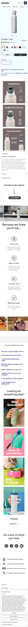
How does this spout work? (11, 355)
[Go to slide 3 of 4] (15, 36)
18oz (7, 54)
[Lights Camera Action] (20, 47)
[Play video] (14, 213)
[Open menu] (19, 3)
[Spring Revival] (12, 47)
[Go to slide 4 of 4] (16, 36)
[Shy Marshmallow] (10, 47)
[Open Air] (2, 47)
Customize (22, 6)
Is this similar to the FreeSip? (11, 378)
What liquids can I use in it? (11, 369)
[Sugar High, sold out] (23, 47)
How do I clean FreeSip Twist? (12, 351)
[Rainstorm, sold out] (25, 47)
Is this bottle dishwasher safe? (10, 359)
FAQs (2, 70)
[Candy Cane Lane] (17, 47)
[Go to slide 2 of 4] (13, 36)
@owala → (14, 524)
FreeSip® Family (6, 6)
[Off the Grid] (7, 47)
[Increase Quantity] (10, 62)
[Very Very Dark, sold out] (4, 50)
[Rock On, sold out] (2, 50)
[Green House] (15, 47)
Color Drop (14, 6)
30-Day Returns (5, 69)
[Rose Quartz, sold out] (7, 50)
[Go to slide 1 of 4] (11, 36)
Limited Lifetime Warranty (17, 69)
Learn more (4, 74)
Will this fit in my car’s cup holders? (11, 374)
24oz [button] (20, 54)
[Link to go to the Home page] (5, 3)
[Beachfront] (4, 47)
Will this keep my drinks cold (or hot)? (11, 365)
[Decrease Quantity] (3, 62)
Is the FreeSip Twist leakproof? (8, 383)
